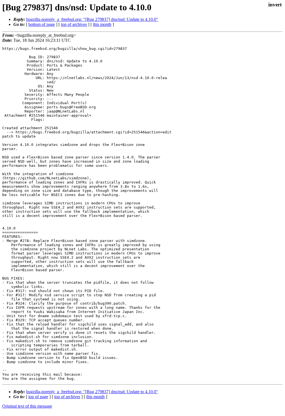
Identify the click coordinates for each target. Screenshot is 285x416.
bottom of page (41, 24)
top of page (38, 396)
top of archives (74, 24)
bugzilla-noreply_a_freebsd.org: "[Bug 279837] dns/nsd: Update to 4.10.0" (92, 19)
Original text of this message (27, 406)
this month (102, 24)
